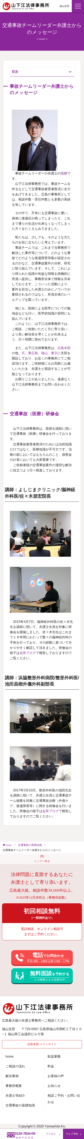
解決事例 (12, 1076)
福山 (44, 353)
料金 (51, 1066)
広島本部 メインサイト (42, 1044)
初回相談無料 (42, 913)
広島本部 (64, 348)
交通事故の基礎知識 (20, 1105)
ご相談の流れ (15, 1066)
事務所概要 (14, 1086)
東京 (54, 353)
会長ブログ (28, 653)
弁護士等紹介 (15, 1095)
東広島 (33, 353)
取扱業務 (54, 1056)
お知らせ (54, 1086)
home (10, 1056)
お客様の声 (56, 1076)
